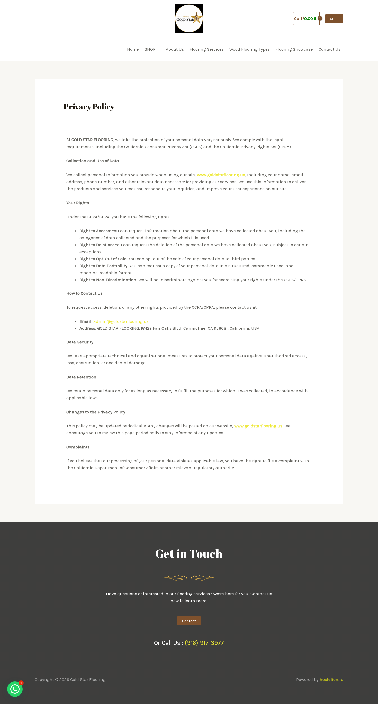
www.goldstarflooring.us (221, 174)
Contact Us (329, 49)
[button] (285, 18)
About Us (175, 49)
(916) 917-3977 (204, 642)
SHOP (150, 49)
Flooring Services (207, 49)
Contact (189, 621)
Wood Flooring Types (249, 49)
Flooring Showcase (294, 49)
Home (133, 49)
